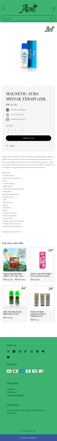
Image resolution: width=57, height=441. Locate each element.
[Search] (51, 18)
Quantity (9, 125)
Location (11, 389)
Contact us (11, 392)
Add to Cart (28, 138)
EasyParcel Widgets (15, 395)
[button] (3, 8)
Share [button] (12, 146)
